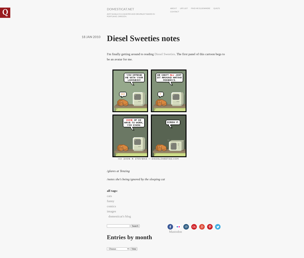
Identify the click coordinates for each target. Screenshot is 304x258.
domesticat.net (120, 9)
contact (174, 12)
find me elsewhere (200, 8)
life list (184, 8)
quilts (216, 8)
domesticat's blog (119, 216)
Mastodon (175, 231)
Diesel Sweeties (165, 54)
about (173, 8)
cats (109, 196)
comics (111, 206)
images (111, 211)
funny (110, 201)
